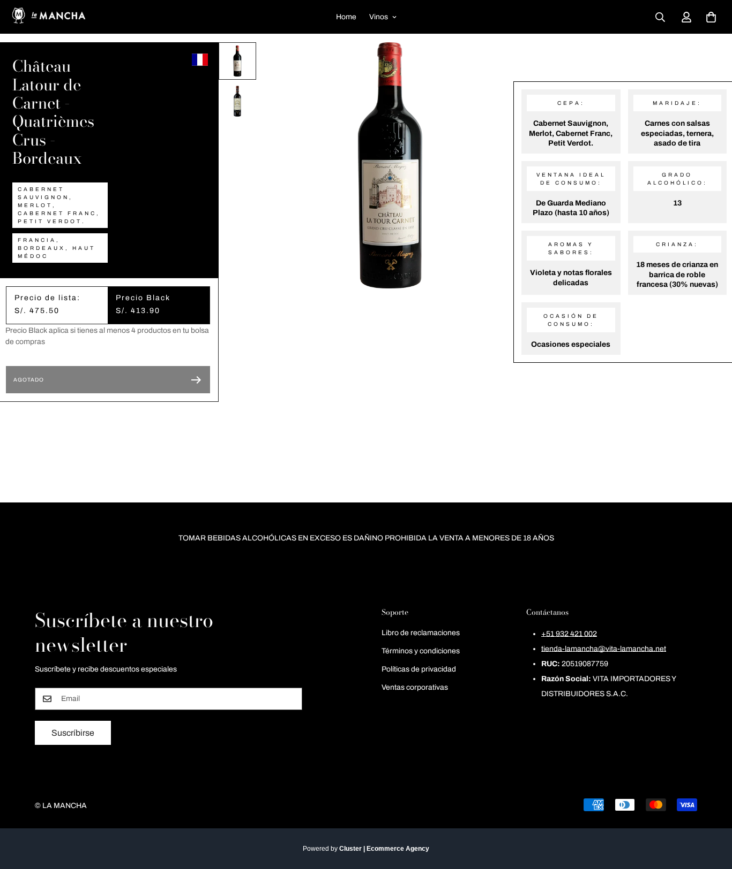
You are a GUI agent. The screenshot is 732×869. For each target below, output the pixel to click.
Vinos (378, 17)
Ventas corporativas (415, 687)
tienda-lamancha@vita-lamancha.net (603, 649)
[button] (711, 17)
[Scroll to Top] (711, 810)
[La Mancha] (48, 17)
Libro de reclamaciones (421, 633)
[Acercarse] (491, 65)
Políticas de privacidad (419, 669)
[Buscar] (660, 17)
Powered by (366, 848)
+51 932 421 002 (569, 634)
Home (346, 17)
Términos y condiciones (421, 651)
